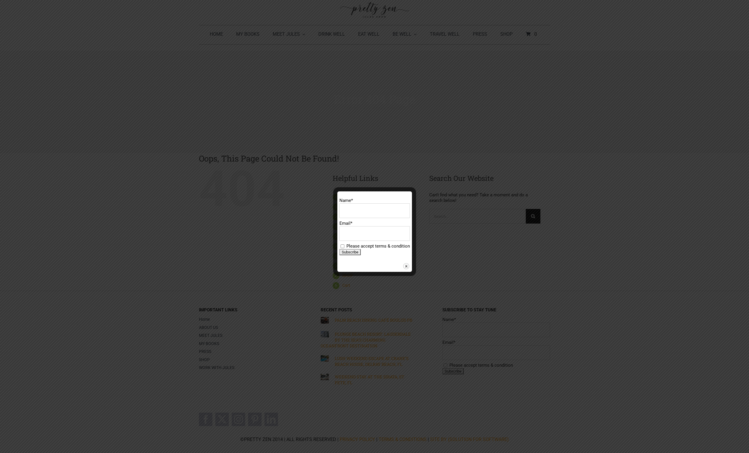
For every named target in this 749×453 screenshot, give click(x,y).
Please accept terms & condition (377, 246)
